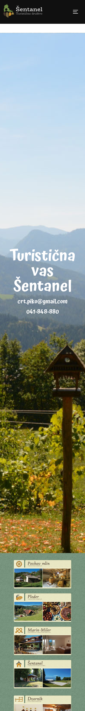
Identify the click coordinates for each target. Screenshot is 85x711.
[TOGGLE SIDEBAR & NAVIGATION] (77, 12)
